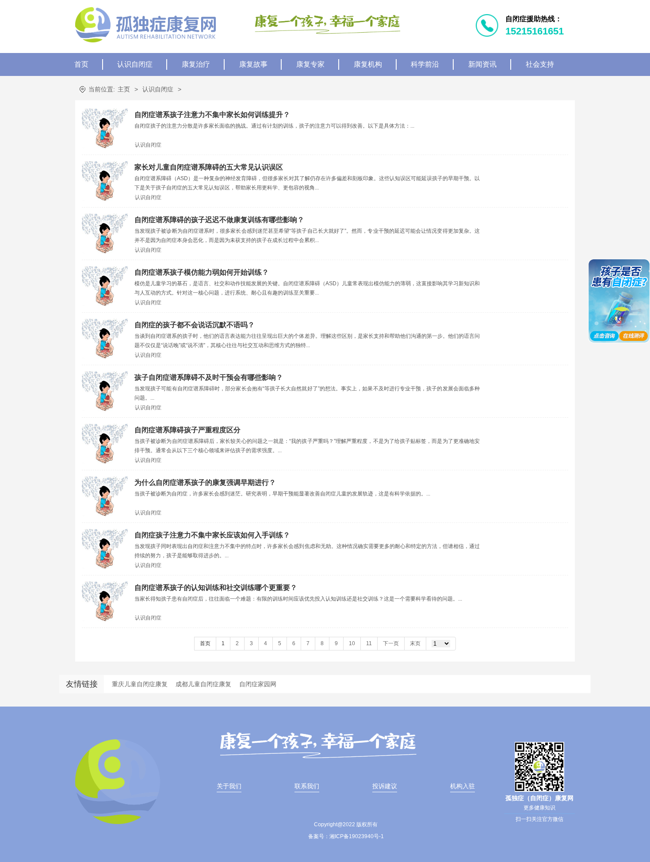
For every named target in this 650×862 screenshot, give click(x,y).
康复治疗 (196, 64)
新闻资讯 (482, 64)
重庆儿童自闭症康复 (140, 684)
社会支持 (540, 64)
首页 (81, 64)
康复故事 (253, 64)
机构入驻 (462, 786)
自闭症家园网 (257, 684)
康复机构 (368, 64)
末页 (415, 643)
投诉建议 (384, 786)
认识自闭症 (135, 64)
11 (369, 643)
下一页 (391, 643)
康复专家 (310, 64)
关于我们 (229, 786)
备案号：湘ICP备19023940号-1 (346, 836)
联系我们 (306, 786)
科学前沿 (425, 64)
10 (352, 643)
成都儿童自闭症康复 (203, 684)
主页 (124, 89)
